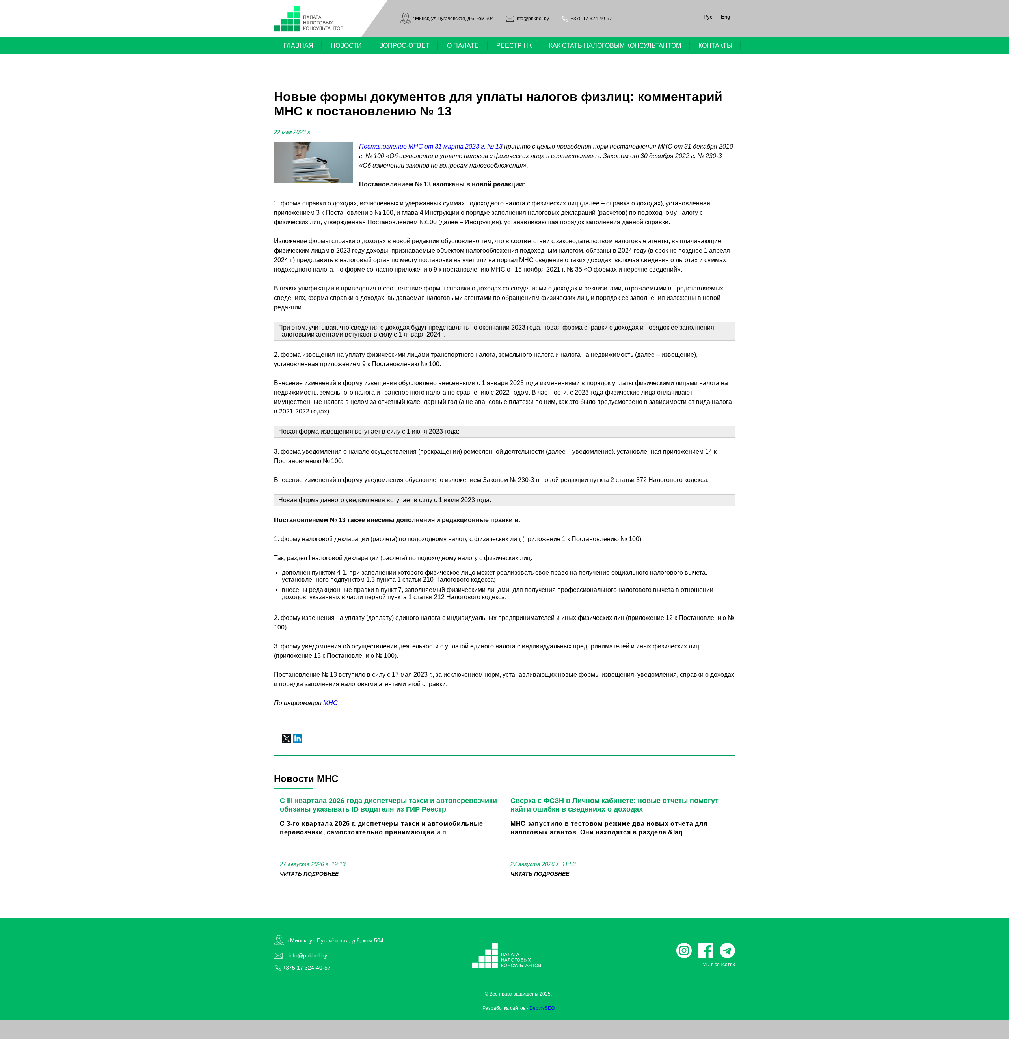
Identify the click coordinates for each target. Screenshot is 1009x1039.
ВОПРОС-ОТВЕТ (404, 45)
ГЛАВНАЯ (298, 45)
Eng (725, 17)
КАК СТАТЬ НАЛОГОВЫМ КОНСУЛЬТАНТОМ (615, 45)
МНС (330, 703)
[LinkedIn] (297, 738)
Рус (708, 17)
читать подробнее (309, 874)
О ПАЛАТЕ (463, 45)
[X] (286, 738)
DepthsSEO (542, 1008)
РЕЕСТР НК (514, 45)
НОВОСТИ (346, 45)
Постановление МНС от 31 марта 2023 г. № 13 (431, 146)
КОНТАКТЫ (715, 45)
